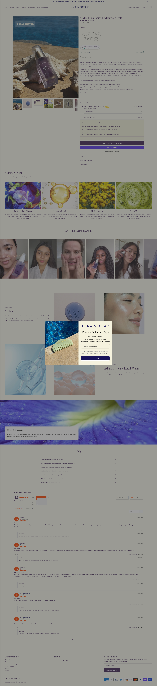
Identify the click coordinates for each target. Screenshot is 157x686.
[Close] (110, 323)
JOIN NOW (95, 358)
